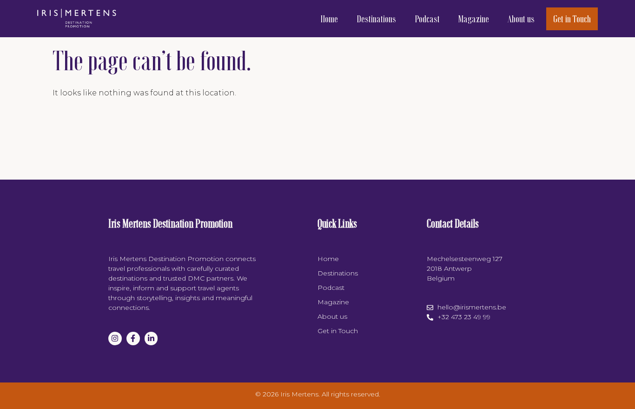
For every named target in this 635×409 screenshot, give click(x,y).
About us (521, 18)
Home (329, 18)
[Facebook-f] (133, 338)
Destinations (376, 18)
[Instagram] (115, 338)
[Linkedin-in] (151, 338)
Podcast (427, 18)
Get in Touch (572, 18)
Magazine (473, 18)
